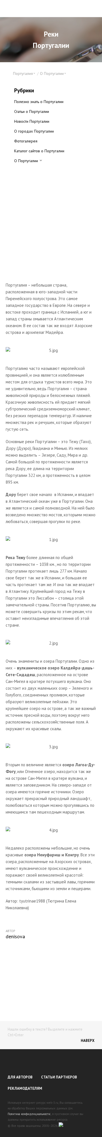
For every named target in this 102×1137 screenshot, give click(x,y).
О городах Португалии (34, 131)
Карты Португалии (35, 170)
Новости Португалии (31, 121)
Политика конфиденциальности (29, 1114)
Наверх (87, 1040)
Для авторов (20, 1077)
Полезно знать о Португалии (38, 101)
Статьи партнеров (59, 1077)
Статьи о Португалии (31, 111)
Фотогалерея (25, 141)
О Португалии (26, 160)
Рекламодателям (25, 1088)
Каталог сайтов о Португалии (39, 150)
